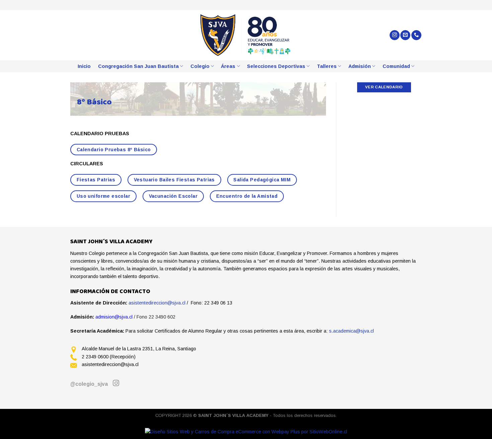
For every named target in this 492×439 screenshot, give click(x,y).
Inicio (84, 66)
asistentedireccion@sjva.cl (157, 302)
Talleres (327, 66)
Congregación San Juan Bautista (138, 66)
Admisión (359, 66)
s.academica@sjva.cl (351, 331)
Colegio (200, 66)
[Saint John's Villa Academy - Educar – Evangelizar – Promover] (246, 35)
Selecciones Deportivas (276, 66)
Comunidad (396, 66)
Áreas (228, 66)
